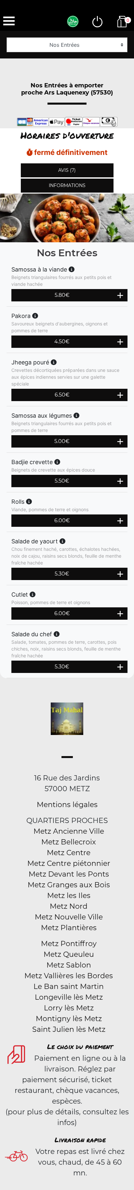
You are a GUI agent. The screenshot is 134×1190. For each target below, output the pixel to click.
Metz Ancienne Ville (69, 831)
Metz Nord (68, 906)
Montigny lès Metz (69, 1018)
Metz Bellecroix (68, 842)
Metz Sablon (69, 965)
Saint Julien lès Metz (68, 1029)
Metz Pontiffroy (69, 943)
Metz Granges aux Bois (69, 884)
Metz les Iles (68, 895)
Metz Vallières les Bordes (68, 975)
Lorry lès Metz (69, 1008)
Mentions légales (67, 804)
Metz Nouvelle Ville (69, 917)
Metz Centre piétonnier (68, 863)
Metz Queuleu (69, 954)
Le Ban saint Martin (69, 986)
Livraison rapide (80, 1139)
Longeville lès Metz (69, 997)
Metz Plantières (69, 927)
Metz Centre (68, 852)
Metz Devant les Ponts (69, 874)
